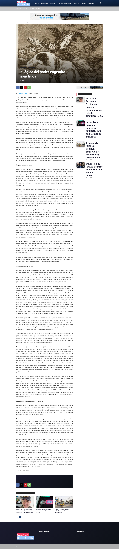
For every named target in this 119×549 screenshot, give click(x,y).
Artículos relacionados (25, 493)
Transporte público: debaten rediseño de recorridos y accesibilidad (62, 511)
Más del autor (41, 493)
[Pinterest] (25, 87)
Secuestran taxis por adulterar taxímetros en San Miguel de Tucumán (43, 511)
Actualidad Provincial (48, 3)
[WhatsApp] (29, 87)
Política (76, 3)
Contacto (91, 3)
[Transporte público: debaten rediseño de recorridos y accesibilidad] (64, 502)
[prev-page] (17, 517)
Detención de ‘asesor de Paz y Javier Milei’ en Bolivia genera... (94, 169)
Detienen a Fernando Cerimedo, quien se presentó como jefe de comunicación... (94, 107)
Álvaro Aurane (23, 93)
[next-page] (20, 517)
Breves (84, 3)
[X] (21, 87)
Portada (36, 3)
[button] (101, 3)
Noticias (22, 22)
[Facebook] (18, 87)
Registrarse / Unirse (35, 8)
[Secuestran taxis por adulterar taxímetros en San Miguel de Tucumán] (44, 502)
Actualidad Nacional (65, 3)
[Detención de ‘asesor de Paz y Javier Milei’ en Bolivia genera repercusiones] (80, 165)
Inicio (17, 22)
